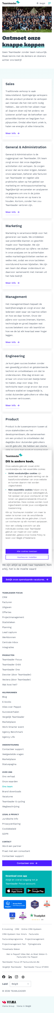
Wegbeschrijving (10, 806)
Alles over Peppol (11, 707)
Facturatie (34, 934)
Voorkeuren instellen (27, 557)
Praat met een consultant (16, 851)
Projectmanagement (13, 617)
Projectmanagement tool (14, 944)
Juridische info (10, 818)
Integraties (8, 647)
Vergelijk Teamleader (13, 717)
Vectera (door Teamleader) (16, 679)
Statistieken (8, 622)
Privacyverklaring (11, 823)
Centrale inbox (10, 642)
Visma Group (8, 1006)
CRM (4, 597)
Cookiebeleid (9, 828)
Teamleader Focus (12, 659)
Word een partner (11, 846)
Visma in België (24, 1006)
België (19, 538)
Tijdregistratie (34, 944)
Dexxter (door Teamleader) (16, 674)
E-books (6, 702)
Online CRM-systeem (31, 929)
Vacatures (7, 796)
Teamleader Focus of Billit (36, 967)
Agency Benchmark (12, 732)
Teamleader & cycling (13, 801)
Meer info (11, 133)
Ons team (7, 786)
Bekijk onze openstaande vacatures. (25, 579)
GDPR (5, 833)
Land (5, 984)
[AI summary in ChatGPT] (23, 977)
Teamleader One (11, 669)
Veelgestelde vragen (13, 754)
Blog (4, 697)
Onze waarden (10, 781)
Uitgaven (6, 607)
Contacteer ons (25, 863)
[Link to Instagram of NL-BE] (16, 976)
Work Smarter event (13, 727)
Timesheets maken (11, 949)
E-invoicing (7, 929)
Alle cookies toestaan (27, 551)
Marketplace (9, 722)
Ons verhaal (8, 776)
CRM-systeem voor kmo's (14, 934)
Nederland (30, 538)
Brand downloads (11, 791)
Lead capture (9, 632)
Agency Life (8, 737)
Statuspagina (9, 764)
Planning (6, 627)
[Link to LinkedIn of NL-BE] (10, 976)
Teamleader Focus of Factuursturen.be (20, 962)
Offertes (6, 612)
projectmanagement (34, 939)
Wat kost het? (9, 684)
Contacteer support (13, 749)
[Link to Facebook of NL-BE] (3, 976)
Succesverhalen (10, 712)
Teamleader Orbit (11, 664)
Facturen (7, 602)
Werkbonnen (9, 637)
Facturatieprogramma (12, 939)
